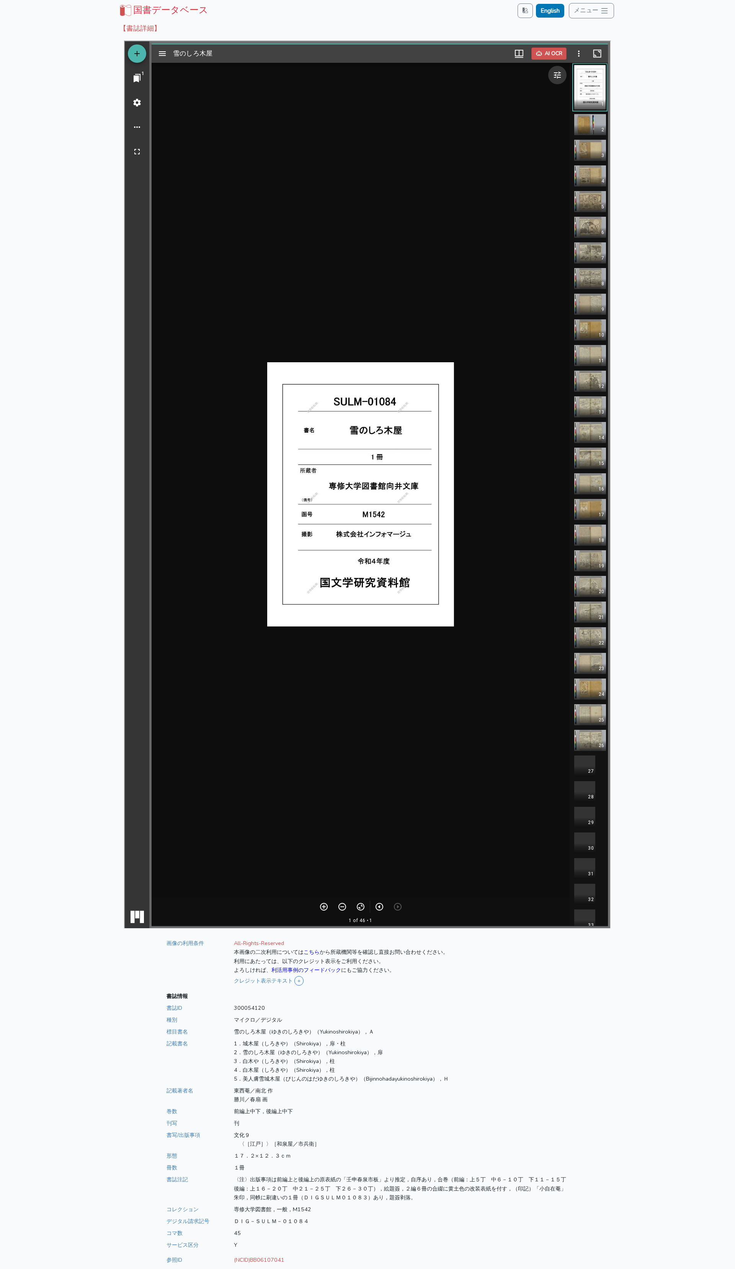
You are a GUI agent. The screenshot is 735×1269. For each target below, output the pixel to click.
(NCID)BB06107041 (259, 1260)
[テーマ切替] (525, 10)
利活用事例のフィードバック (306, 970)
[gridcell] (163, 10)
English (550, 11)
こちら (312, 952)
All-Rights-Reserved (259, 943)
